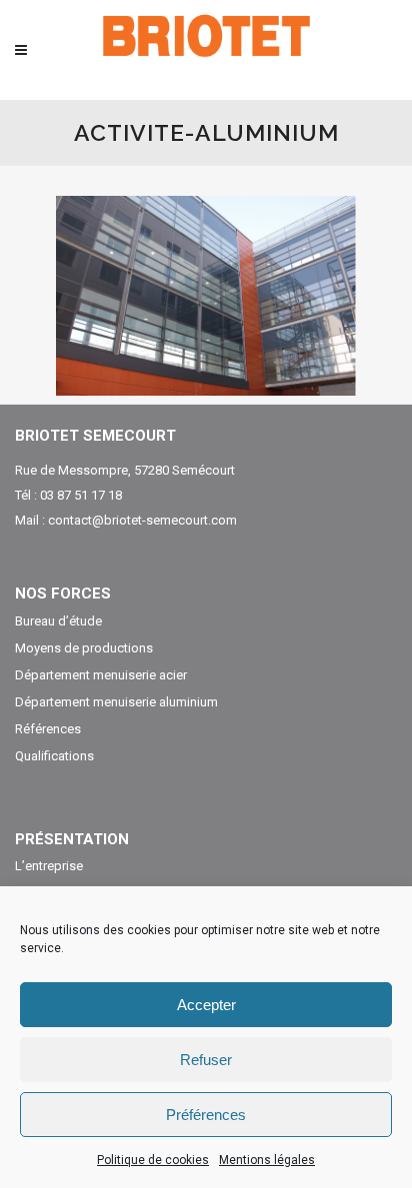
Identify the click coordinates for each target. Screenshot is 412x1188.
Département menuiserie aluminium (116, 702)
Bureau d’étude (58, 621)
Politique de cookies (153, 1160)
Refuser (206, 1059)
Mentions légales (267, 1160)
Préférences (206, 1114)
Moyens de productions (84, 648)
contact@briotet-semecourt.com (142, 520)
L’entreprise (49, 866)
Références (48, 729)
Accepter (206, 1004)
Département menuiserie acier (101, 675)
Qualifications (54, 756)
